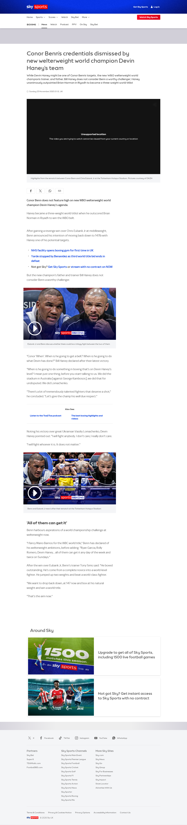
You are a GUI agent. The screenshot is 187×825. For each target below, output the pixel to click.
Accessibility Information (105, 813)
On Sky (83, 24)
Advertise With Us (104, 788)
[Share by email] (59, 191)
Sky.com (100, 755)
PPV (74, 24)
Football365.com (35, 767)
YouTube (103, 738)
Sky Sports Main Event (71, 755)
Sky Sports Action (69, 784)
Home (30, 17)
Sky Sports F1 (67, 776)
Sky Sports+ (66, 792)
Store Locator (102, 784)
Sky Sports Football (70, 763)
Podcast (64, 24)
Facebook (49, 738)
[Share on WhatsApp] (50, 191)
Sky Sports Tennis (69, 780)
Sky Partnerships (103, 776)
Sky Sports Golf (68, 771)
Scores (52, 17)
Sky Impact (101, 780)
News (44, 24)
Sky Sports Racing (69, 796)
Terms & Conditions (35, 813)
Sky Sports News (69, 788)
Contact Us (125, 813)
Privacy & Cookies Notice (59, 813)
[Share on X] (40, 191)
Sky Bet (75, 17)
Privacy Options (82, 813)
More (84, 17)
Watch (64, 17)
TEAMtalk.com (34, 763)
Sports (39, 17)
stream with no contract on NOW (92, 266)
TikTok (67, 738)
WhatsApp (122, 738)
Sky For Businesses (104, 771)
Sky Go (99, 763)
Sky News (100, 759)
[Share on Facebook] (31, 191)
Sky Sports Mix (68, 800)
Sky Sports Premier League (73, 759)
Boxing (31, 24)
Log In (157, 7)
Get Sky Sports (140, 7)
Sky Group (100, 767)
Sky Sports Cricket (69, 767)
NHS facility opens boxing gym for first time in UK (62, 250)
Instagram (84, 738)
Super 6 (30, 759)
